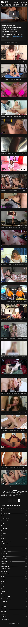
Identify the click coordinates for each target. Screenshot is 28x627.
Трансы (25, 2)
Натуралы (17, 2)
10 (19, 500)
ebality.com (13, 623)
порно (15, 490)
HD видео (13, 36)
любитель (8, 38)
